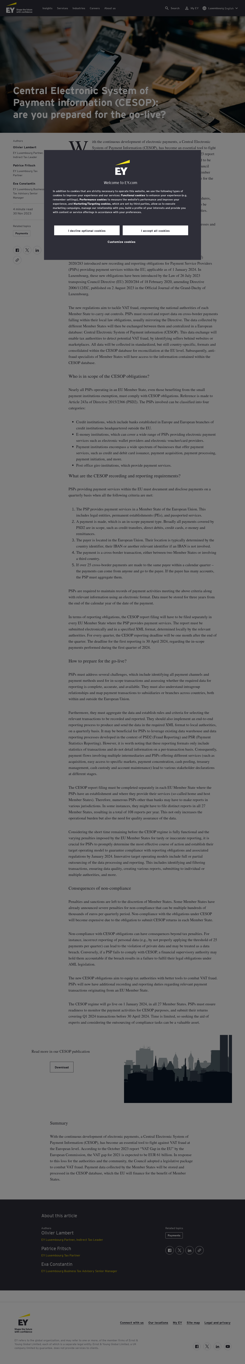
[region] (122, 205)
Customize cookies (122, 241)
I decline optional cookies (87, 230)
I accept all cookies (155, 230)
